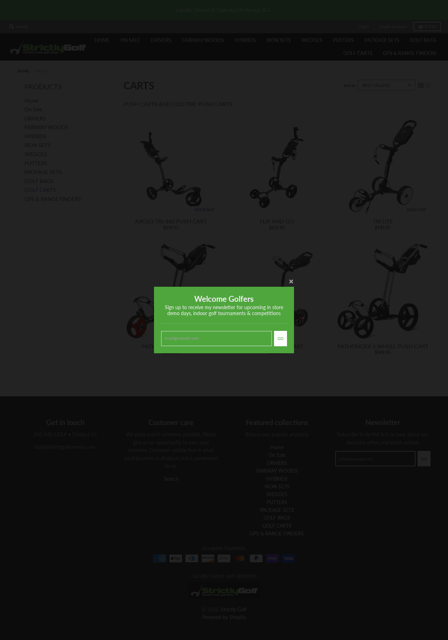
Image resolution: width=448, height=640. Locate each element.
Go (281, 338)
